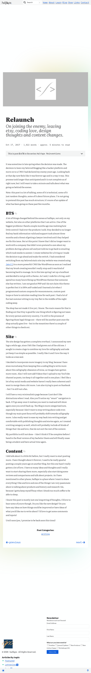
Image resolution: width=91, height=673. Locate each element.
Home (45, 2)
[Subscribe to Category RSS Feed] (17, 664)
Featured (9, 661)
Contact (85, 2)
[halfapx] (7, 2)
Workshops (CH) (64, 648)
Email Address (51, 623)
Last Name (50, 636)
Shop (70, 2)
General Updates (62, 645)
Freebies (52, 645)
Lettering (10, 664)
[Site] (15, 337)
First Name (50, 629)
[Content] (24, 451)
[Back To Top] (88, 670)
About (52, 2)
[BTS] (15, 213)
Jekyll (9, 264)
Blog (64, 2)
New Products (75, 645)
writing (45, 534)
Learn (58, 2)
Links (77, 2)
